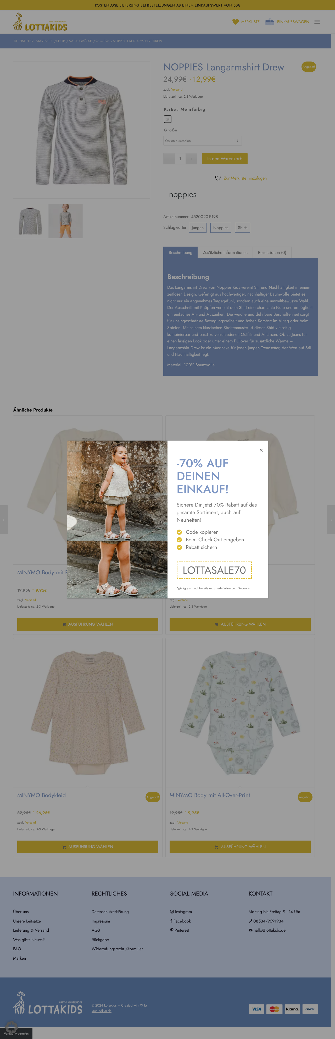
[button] (11, 1027)
